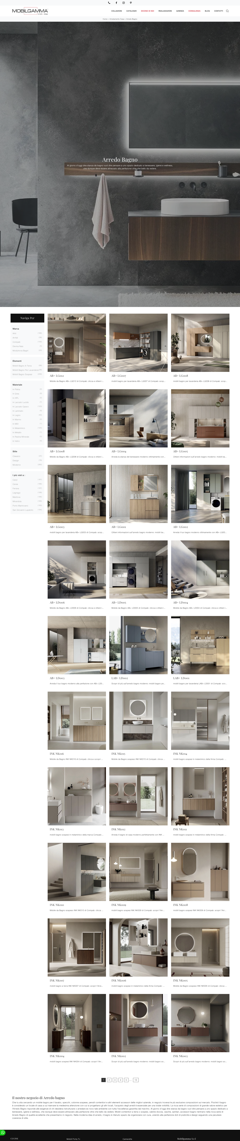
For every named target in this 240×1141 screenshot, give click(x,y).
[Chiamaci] (109, 3)
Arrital (15, 337)
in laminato (18, 411)
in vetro (16, 441)
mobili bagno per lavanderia (25, 370)
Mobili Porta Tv (73, 1139)
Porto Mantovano (20, 505)
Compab (16, 342)
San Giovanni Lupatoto (23, 510)
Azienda (180, 11)
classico (16, 456)
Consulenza (194, 11)
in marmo (17, 419)
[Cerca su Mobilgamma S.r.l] (227, 11)
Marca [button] (16, 329)
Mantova (16, 497)
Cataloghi (131, 11)
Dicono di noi (147, 11)
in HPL (16, 398)
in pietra (16, 389)
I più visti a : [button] (19, 475)
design (16, 460)
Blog (207, 11)
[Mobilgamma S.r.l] (60, 11)
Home (105, 19)
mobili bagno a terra (22, 365)
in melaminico (19, 428)
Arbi (14, 333)
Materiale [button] (17, 385)
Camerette (127, 1139)
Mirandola (17, 501)
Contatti (218, 11)
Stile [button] (15, 451)
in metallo (17, 432)
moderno (17, 465)
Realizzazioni (165, 11)
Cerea (15, 484)
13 (136, 1080)
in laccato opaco (21, 406)
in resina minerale (21, 437)
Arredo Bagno (131, 19)
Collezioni (116, 11)
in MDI (15, 424)
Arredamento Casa (117, 19)
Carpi (15, 480)
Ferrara (16, 488)
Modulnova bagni (20, 350)
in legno (16, 415)
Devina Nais (18, 346)
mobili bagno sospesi (22, 374)
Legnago (16, 493)
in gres (16, 393)
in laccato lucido (21, 402)
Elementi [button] (17, 361)
